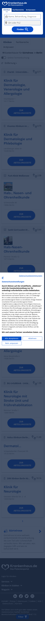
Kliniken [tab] (6, 10)
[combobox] (22, 16)
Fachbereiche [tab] (18, 10)
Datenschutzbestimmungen (30, 275)
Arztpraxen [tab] (31, 10)
